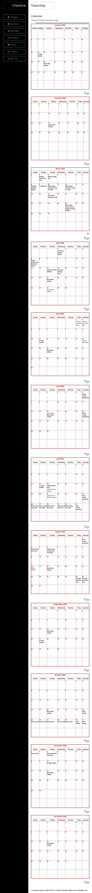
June (53, 23)
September (66, 23)
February (38, 23)
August (60, 23)
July (57, 23)
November (79, 23)
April (47, 23)
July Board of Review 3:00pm (51, 496)
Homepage (13, 17)
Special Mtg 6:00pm (50, 290)
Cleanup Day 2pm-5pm (79, 323)
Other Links (13, 59)
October (73, 23)
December (86, 23)
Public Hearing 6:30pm (51, 490)
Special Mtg (50, 413)
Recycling (13, 45)
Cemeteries (14, 52)
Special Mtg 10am (85, 341)
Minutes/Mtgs (14, 31)
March (43, 23)
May (50, 23)
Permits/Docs (14, 38)
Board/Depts (14, 24)
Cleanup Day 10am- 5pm (85, 323)
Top (86, 93)
